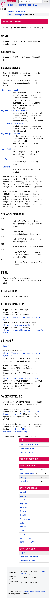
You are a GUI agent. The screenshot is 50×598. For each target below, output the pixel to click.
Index (10, 5)
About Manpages (23, 5)
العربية (23, 492)
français (24, 511)
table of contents (29, 459)
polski (23, 523)
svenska (24, 534)
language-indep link (29, 444)
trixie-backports (27, 473)
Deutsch (24, 499)
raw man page (26, 452)
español (23, 507)
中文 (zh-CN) (26, 538)
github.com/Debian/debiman (34, 591)
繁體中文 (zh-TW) (28, 542)
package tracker (27, 448)
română (23, 526)
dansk (23, 496)
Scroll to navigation (12, 21)
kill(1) (7, 346)
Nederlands (25, 519)
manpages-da (20, 15)
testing (11, 15)
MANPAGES (11, 1)
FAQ (35, 5)
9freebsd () (28, 560)
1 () (24, 553)
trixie (22, 470)
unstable (24, 481)
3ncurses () (29, 556)
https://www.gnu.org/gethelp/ (18, 325)
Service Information (17, 11)
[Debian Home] (3, 5)
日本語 (23, 515)
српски (23, 530)
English (23, 503)
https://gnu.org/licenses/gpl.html (21, 378)
